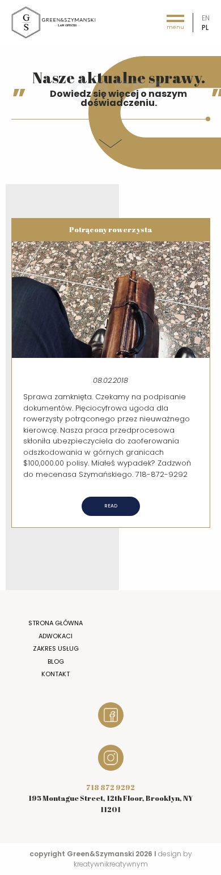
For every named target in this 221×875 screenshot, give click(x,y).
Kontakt (55, 673)
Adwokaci (56, 636)
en (206, 18)
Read (110, 505)
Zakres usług (56, 648)
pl (205, 27)
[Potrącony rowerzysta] (111, 299)
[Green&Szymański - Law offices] (53, 21)
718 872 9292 (110, 787)
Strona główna (55, 623)
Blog (56, 661)
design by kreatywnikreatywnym (133, 859)
